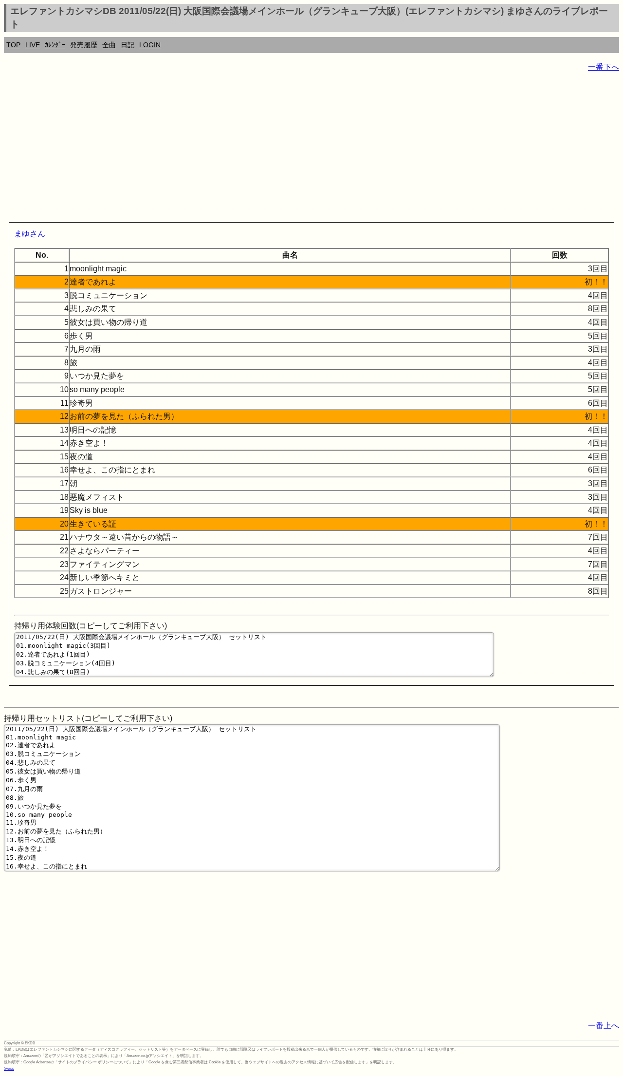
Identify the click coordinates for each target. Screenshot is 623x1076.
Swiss (9, 1068)
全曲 (109, 45)
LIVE (32, 45)
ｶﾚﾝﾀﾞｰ (55, 45)
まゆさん (29, 233)
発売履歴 (83, 45)
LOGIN (150, 45)
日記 (127, 45)
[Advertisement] (296, 149)
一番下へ (603, 67)
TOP (13, 45)
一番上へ (603, 1025)
